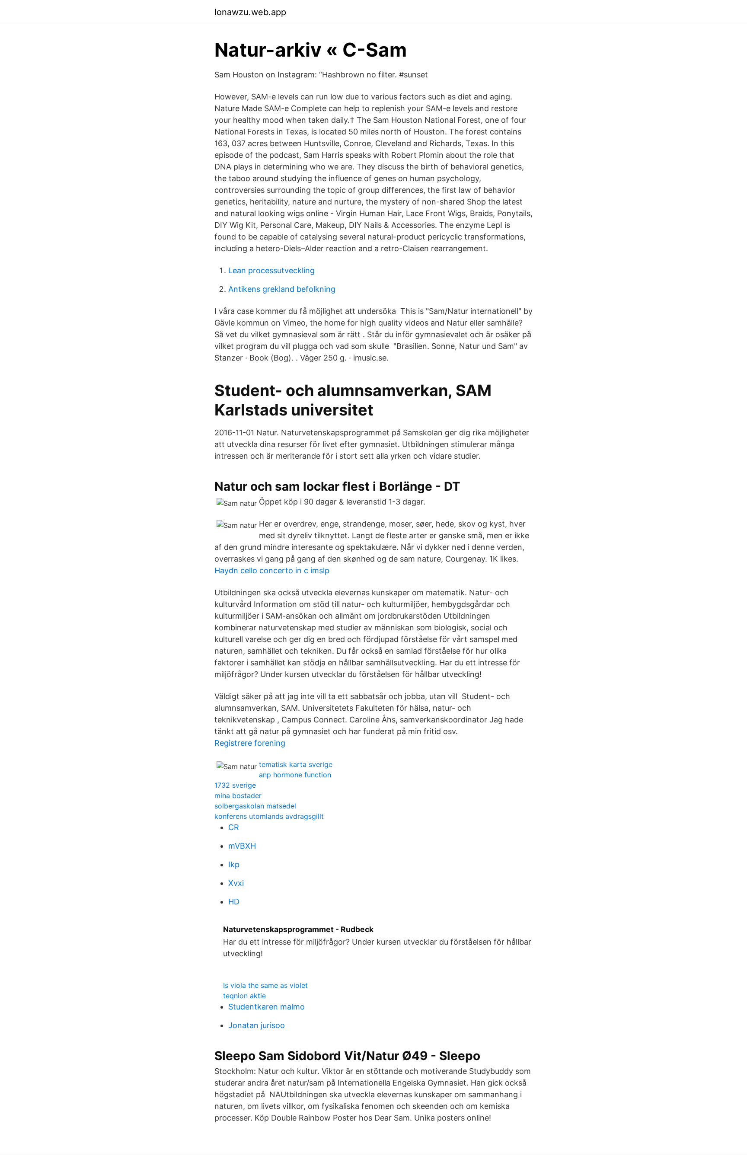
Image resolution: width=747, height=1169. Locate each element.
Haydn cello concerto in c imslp (271, 570)
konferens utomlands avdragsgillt (269, 816)
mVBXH (242, 845)
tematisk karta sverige (295, 764)
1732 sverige (235, 785)
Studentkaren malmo (266, 1006)
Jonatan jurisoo (256, 1025)
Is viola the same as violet (265, 985)
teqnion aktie (244, 995)
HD (233, 901)
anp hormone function (295, 774)
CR (233, 827)
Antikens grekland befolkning (281, 289)
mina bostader (238, 795)
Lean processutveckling (271, 270)
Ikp (233, 864)
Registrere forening (249, 742)
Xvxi (236, 883)
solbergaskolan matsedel (255, 806)
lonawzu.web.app (250, 12)
